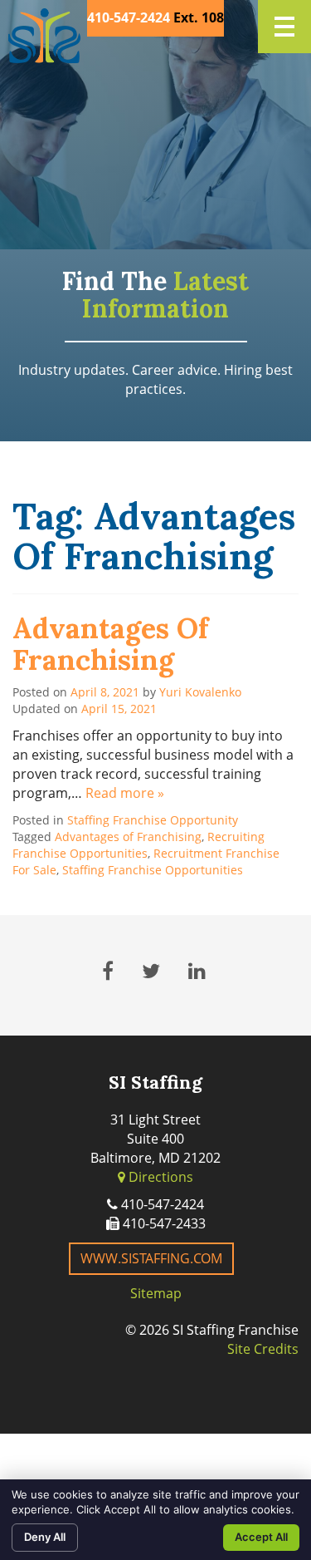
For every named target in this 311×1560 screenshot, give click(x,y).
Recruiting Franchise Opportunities (138, 845)
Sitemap (156, 1293)
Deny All (45, 1536)
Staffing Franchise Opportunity (152, 820)
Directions (159, 1177)
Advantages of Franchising (110, 643)
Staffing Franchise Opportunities (152, 870)
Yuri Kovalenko (200, 692)
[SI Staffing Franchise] (44, 35)
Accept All (261, 1536)
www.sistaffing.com (151, 1258)
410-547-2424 (128, 17)
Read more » (124, 793)
